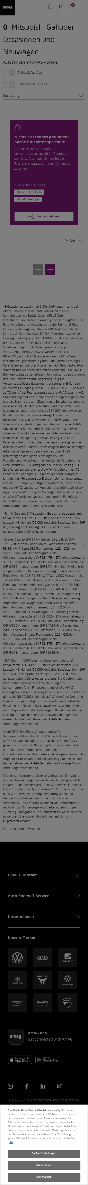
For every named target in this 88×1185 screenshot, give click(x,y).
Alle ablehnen (44, 1165)
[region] (44, 1145)
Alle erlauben (44, 1177)
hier (11, 1142)
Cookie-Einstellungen (44, 1153)
